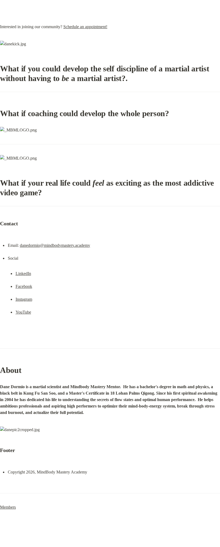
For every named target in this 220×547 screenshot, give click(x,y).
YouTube (23, 312)
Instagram (24, 299)
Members (8, 507)
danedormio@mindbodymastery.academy (55, 245)
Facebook (24, 286)
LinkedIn (23, 273)
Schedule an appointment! (85, 26)
